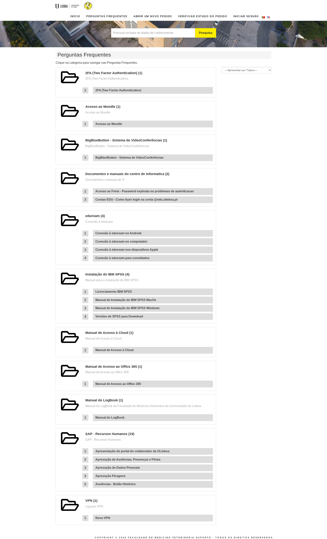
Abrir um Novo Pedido (152, 16)
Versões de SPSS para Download (119, 316)
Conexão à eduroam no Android (118, 233)
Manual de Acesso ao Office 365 (118, 383)
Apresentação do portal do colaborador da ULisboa (132, 451)
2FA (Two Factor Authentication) (118, 90)
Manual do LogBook (110, 417)
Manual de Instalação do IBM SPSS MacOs (125, 300)
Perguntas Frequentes (106, 16)
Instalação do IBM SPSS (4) (107, 274)
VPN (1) (91, 501)
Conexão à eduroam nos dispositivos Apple (126, 249)
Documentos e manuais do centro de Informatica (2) (127, 174)
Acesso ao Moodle (108, 124)
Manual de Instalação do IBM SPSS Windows (127, 308)
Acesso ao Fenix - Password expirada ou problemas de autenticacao (144, 191)
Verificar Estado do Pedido (202, 16)
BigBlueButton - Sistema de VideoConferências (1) (126, 140)
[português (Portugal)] (263, 17)
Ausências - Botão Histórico (115, 484)
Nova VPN (102, 518)
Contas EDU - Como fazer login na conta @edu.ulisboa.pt (136, 199)
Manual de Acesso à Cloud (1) (109, 333)
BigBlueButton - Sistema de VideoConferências (129, 157)
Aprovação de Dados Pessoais (117, 467)
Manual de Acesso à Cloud (114, 350)
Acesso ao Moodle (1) (102, 107)
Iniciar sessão (246, 16)
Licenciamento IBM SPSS (113, 291)
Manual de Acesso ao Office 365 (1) (113, 366)
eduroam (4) (95, 216)
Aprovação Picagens (110, 476)
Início (75, 16)
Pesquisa (205, 32)
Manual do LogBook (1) (104, 400)
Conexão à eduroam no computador (121, 241)
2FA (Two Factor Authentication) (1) (113, 73)
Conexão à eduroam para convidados (122, 258)
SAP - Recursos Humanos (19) (109, 434)
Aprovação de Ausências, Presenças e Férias (127, 459)
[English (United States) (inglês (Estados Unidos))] (268, 17)
